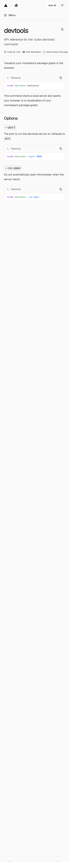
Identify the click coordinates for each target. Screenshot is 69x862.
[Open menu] (62, 5)
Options (11, 118)
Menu (12, 15)
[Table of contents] (62, 29)
